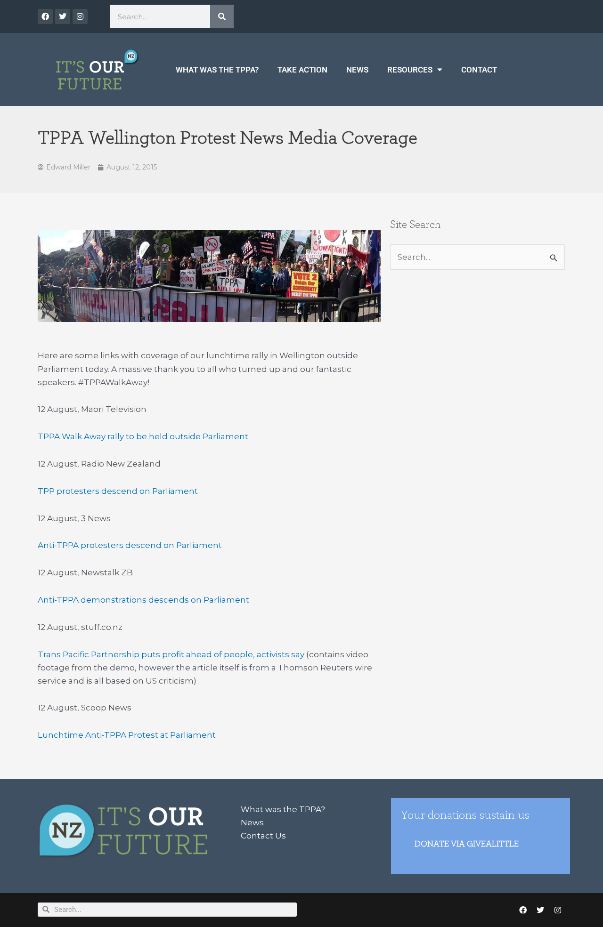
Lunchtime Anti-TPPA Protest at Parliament (127, 735)
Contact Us (263, 835)
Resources (409, 69)
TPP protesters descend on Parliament (118, 491)
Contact (479, 69)
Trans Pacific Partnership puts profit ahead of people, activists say (171, 654)
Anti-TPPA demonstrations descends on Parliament (143, 600)
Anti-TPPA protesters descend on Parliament (130, 545)
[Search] (222, 16)
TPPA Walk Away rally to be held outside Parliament (143, 436)
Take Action (302, 69)
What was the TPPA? (217, 69)
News (357, 69)
